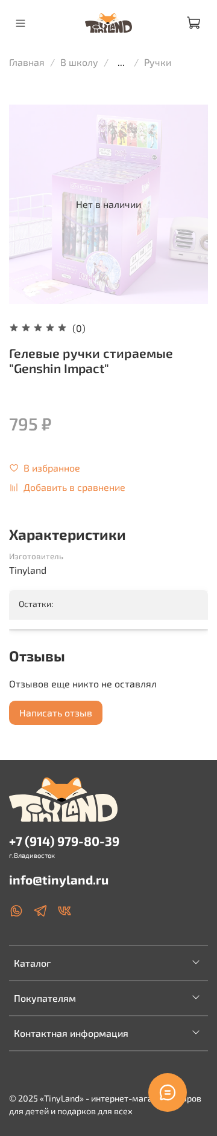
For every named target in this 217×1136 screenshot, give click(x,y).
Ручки (157, 62)
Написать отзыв (55, 712)
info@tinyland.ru (58, 879)
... (121, 62)
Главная (27, 62)
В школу (79, 62)
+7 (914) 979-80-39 (64, 840)
